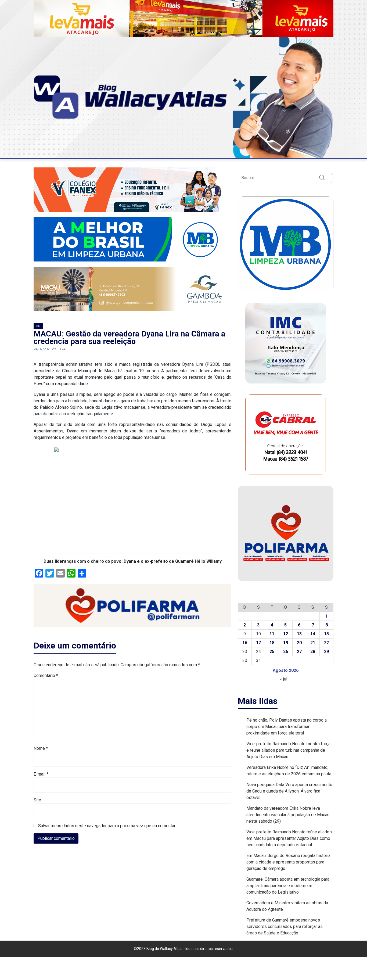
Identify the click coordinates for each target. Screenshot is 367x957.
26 (285, 651)
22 (326, 642)
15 (326, 633)
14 (312, 633)
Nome (41, 748)
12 (285, 633)
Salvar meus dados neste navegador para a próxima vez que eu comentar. (107, 825)
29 (326, 651)
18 (271, 642)
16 (244, 642)
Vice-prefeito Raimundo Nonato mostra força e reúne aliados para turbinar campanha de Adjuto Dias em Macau (288, 750)
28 (312, 651)
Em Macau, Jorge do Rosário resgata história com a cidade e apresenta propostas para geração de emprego (288, 862)
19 (285, 642)
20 (299, 642)
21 (312, 642)
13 (299, 633)
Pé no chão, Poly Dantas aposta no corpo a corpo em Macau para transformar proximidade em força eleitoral (286, 727)
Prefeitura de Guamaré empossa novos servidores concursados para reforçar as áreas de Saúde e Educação (284, 926)
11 (271, 633)
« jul (283, 679)
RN (38, 326)
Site (37, 799)
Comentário (46, 675)
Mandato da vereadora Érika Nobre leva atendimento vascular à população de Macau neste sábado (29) (287, 815)
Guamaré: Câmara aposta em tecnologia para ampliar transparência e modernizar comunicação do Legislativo (287, 886)
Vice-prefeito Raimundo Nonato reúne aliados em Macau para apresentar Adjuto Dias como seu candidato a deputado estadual (289, 838)
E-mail (41, 774)
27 (299, 651)
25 (271, 651)
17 (258, 642)
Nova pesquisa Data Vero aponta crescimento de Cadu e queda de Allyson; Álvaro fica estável (289, 791)
